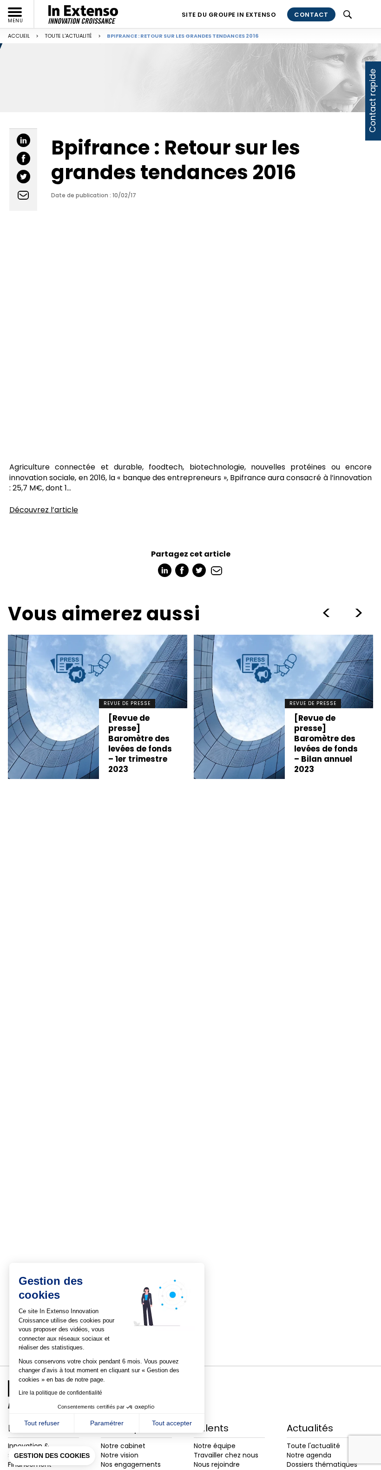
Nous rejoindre (217, 1464)
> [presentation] (326, 613)
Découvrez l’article (43, 509)
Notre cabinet (123, 1445)
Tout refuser (41, 1423)
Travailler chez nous (226, 1455)
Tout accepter (172, 1423)
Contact (311, 14)
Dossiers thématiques (322, 1464)
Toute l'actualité (68, 36)
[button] (51, 1456)
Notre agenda (309, 1455)
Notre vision (119, 1455)
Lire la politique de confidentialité (60, 1392)
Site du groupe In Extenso (229, 14)
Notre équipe (215, 1445)
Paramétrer (107, 1423)
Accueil (19, 36)
